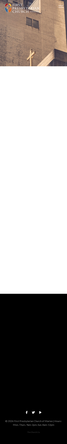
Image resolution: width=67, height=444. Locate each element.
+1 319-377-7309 (33, 354)
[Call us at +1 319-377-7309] (33, 337)
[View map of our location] (33, 363)
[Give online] (33, 389)
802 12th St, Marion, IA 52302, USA (33, 381)
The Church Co (33, 432)
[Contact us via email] (33, 311)
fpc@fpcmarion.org (33, 328)
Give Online (33, 407)
